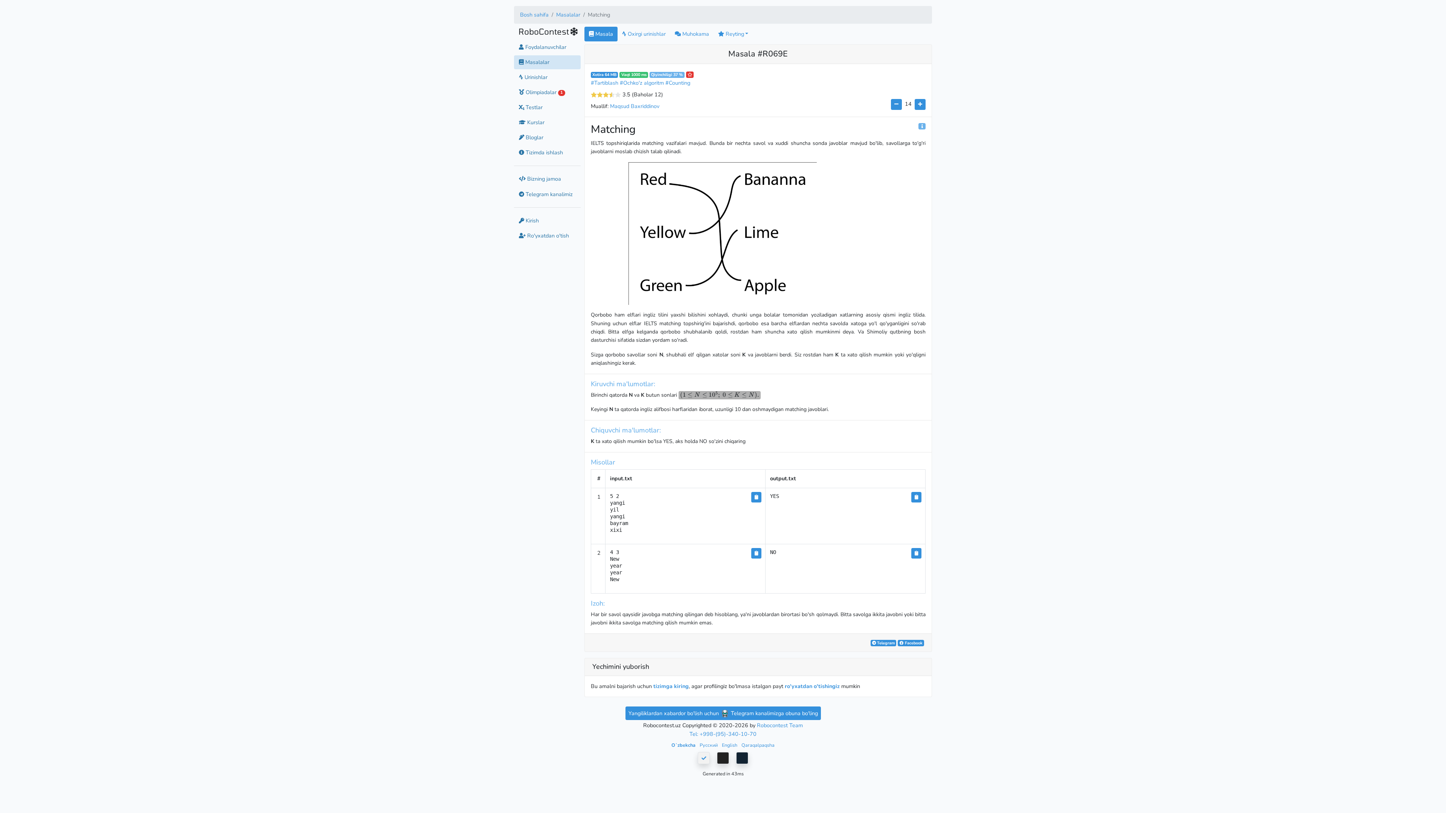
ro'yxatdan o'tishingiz (812, 686)
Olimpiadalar (543, 92)
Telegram (885, 643)
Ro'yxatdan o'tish (547, 235)
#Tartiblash (604, 83)
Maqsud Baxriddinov (634, 106)
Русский (709, 745)
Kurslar (535, 122)
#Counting (677, 83)
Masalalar (568, 14)
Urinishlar (535, 77)
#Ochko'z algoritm (642, 83)
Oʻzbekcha (684, 745)
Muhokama (695, 34)
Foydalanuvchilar (545, 47)
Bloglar (533, 137)
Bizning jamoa (543, 179)
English (730, 745)
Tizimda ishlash (543, 152)
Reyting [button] (734, 34)
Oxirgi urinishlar (646, 34)
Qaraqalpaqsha (758, 745)
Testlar (533, 107)
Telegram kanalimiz (548, 194)
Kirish (531, 220)
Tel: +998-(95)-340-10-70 (723, 734)
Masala (603, 34)
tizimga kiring (671, 686)
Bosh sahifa (534, 14)
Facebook (913, 643)
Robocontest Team (780, 725)
